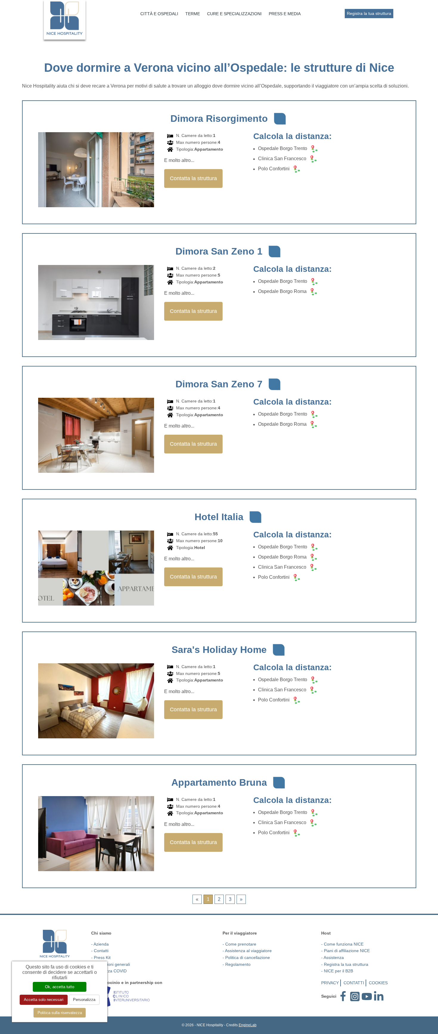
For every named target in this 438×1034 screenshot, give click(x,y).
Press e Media (285, 13)
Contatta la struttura (193, 178)
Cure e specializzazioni (234, 13)
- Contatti (99, 950)
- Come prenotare (239, 944)
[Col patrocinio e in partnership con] (120, 996)
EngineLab (248, 1025)
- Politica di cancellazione (246, 957)
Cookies (378, 982)
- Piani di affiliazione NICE (345, 950)
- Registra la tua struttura (344, 964)
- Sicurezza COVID (109, 971)
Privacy (330, 982)
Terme (192, 13)
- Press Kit (101, 957)
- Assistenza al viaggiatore (247, 950)
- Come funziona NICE (342, 944)
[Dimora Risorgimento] (96, 170)
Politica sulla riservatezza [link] (60, 1012)
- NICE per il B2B (337, 971)
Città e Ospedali (159, 13)
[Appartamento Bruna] (96, 834)
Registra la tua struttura (369, 13)
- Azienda (100, 944)
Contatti (354, 982)
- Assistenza (332, 957)
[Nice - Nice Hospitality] (65, 18)
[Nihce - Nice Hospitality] (55, 943)
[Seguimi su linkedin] (378, 996)
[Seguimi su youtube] (366, 996)
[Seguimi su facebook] (343, 996)
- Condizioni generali (110, 964)
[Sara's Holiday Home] (96, 701)
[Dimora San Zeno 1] (96, 303)
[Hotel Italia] (96, 568)
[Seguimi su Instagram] (355, 996)
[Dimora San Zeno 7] (96, 436)
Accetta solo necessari (43, 999)
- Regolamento (237, 964)
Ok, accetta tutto (59, 987)
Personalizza (84, 999)
